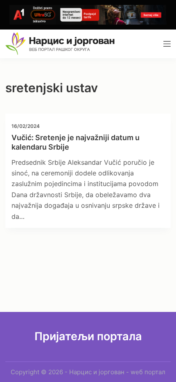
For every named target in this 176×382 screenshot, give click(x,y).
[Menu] (167, 44)
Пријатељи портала (88, 336)
